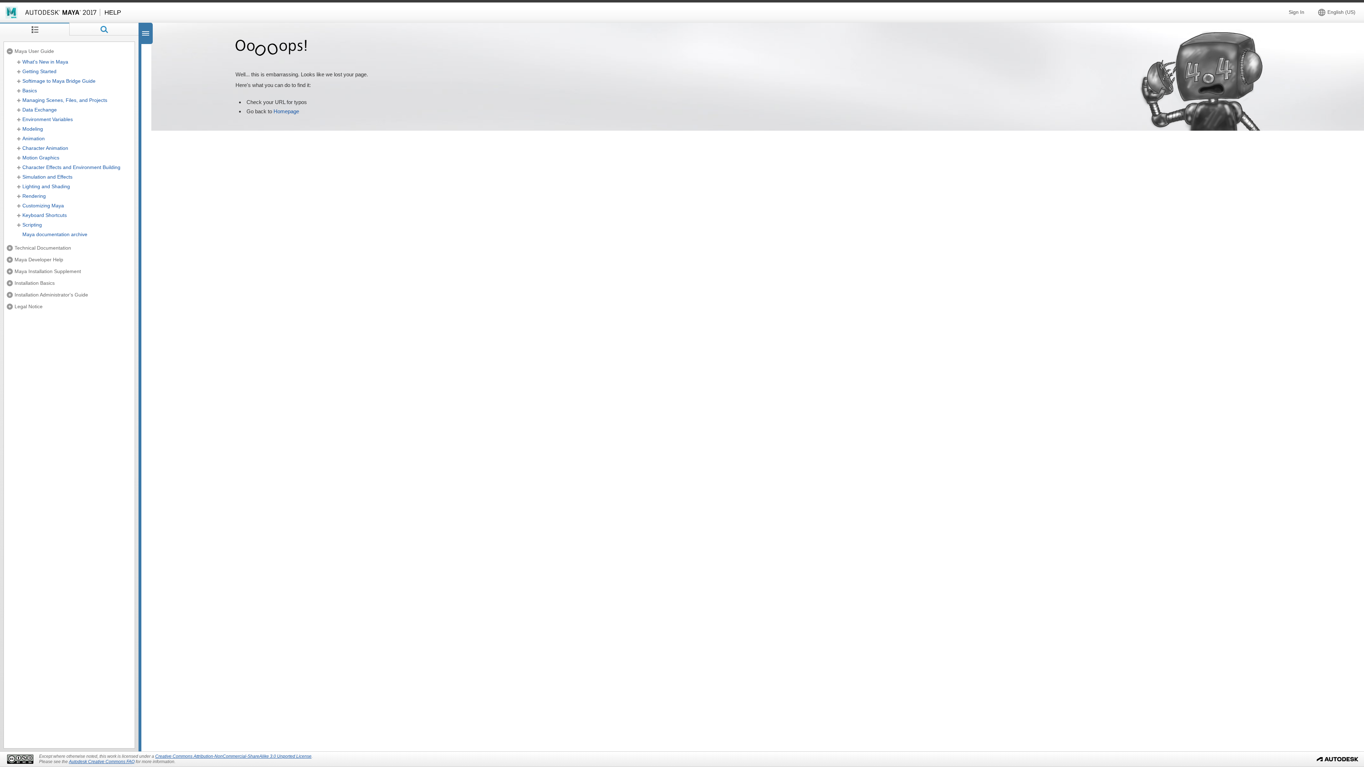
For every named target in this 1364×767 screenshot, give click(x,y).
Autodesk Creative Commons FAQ (102, 761)
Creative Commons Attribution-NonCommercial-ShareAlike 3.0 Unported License (233, 756)
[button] (1338, 12)
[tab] (34, 29)
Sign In (1296, 12)
